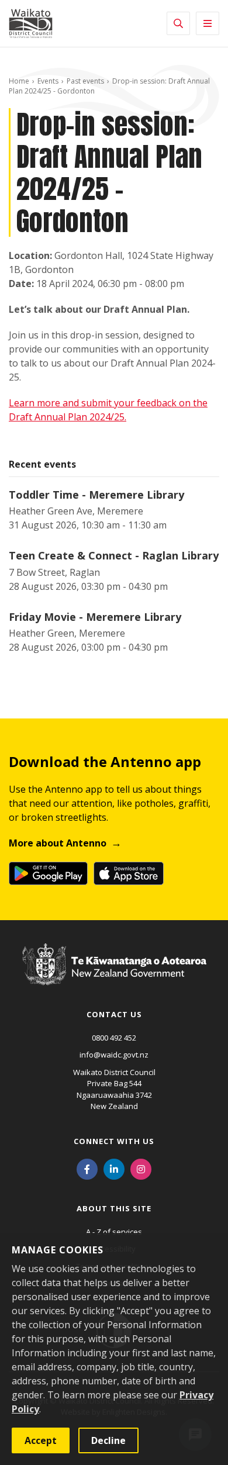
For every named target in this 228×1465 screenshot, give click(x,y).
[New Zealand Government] (114, 975)
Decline (108, 1440)
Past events (85, 81)
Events (47, 81)
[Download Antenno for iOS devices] (129, 873)
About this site (114, 1208)
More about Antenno (57, 843)
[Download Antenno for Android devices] (48, 873)
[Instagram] (140, 1168)
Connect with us (114, 1141)
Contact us (114, 1014)
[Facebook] (87, 1168)
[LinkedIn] (114, 1168)
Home (19, 81)
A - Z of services (114, 1231)
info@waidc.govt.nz (114, 1054)
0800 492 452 (114, 1037)
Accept (41, 1440)
